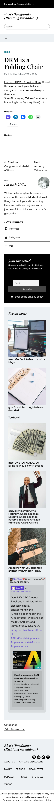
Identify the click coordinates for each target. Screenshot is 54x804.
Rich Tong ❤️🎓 (20, 579)
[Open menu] (6, 38)
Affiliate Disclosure (31, 761)
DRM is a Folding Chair (23, 63)
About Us (9, 761)
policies (47, 800)
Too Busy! (14, 417)
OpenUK (19, 588)
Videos (8, 784)
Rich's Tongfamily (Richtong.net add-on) (21, 16)
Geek (7, 52)
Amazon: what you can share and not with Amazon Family (25, 569)
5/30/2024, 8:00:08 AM (21, 591)
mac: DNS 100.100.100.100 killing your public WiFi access (25, 464)
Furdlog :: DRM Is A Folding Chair (22, 82)
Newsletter (36, 769)
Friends (20, 769)
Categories (10, 724)
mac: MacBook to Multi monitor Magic (26, 361)
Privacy (23, 776)
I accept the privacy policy (29, 296)
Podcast (9, 776)
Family (8, 769)
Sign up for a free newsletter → (19, 4)
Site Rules (37, 776)
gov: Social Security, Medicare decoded (26, 409)
